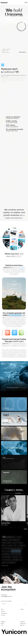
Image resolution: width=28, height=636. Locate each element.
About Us (3, 611)
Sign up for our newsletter (6, 601)
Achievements (4, 613)
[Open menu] (25, 2)
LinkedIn (22, 609)
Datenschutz (23, 623)
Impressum (22, 621)
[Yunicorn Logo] (7, 2)
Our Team (3, 615)
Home (2, 609)
